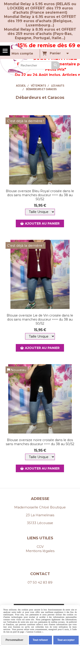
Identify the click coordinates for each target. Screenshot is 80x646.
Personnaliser (14, 640)
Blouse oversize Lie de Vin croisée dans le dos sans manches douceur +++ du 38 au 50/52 (40, 319)
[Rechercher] (56, 65)
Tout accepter (66, 640)
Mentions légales (40, 551)
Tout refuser (40, 640)
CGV (40, 546)
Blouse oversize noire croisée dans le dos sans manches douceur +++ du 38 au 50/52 (40, 442)
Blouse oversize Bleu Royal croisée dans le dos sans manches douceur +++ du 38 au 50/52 (40, 195)
